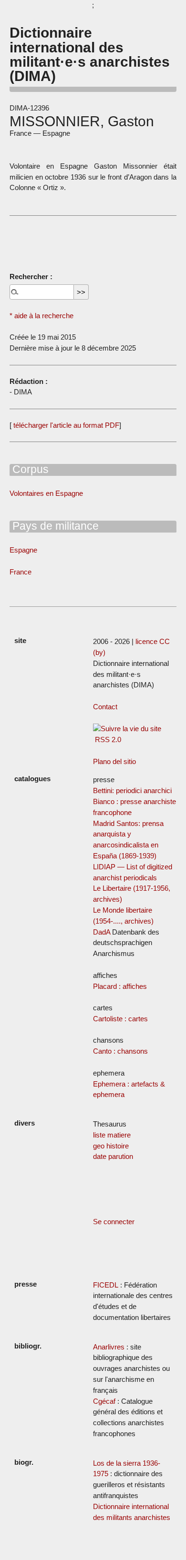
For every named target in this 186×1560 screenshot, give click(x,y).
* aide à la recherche (41, 316)
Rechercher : (31, 276)
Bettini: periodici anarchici (132, 790)
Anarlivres (108, 1347)
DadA (101, 932)
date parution (113, 1156)
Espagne (23, 550)
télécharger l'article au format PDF (65, 425)
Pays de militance (54, 526)
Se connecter (113, 1222)
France (20, 572)
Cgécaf (104, 1401)
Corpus (29, 469)
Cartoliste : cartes (120, 1019)
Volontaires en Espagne (46, 493)
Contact (105, 707)
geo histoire (111, 1146)
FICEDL (105, 1285)
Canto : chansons (120, 1051)
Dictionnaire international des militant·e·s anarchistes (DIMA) (90, 54)
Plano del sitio (114, 761)
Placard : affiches (120, 986)
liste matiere (112, 1135)
